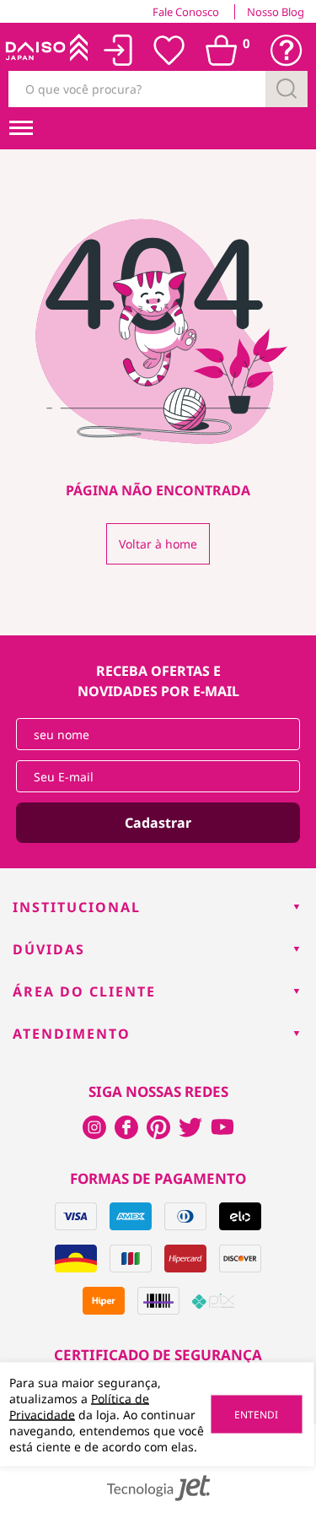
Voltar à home (158, 544)
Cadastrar (158, 822)
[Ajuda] (286, 51)
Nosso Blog (275, 11)
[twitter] (190, 1127)
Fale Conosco (186, 11)
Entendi (256, 1414)
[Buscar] (286, 89)
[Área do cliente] (118, 50)
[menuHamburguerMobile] (21, 128)
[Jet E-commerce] (158, 1488)
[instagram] (126, 1127)
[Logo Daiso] (45, 51)
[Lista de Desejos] (169, 50)
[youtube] (222, 1127)
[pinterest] (158, 1127)
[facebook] (94, 1127)
